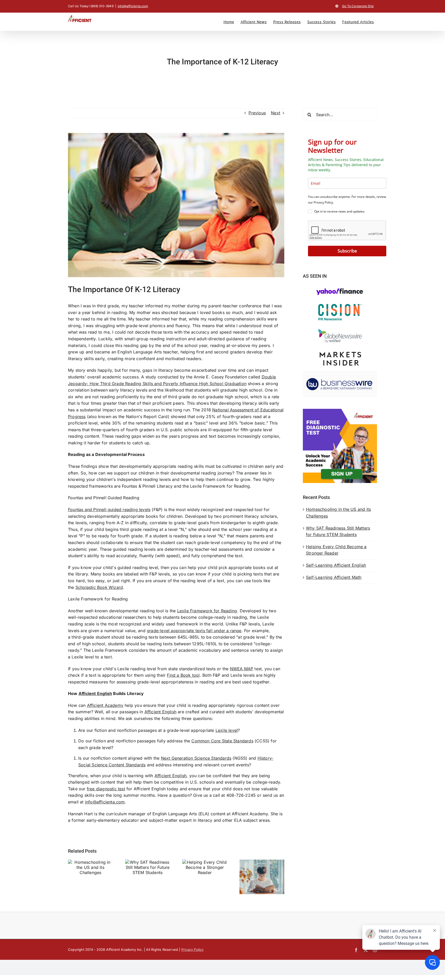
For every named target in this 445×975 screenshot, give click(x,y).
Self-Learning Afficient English (336, 565)
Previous (257, 112)
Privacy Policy (192, 949)
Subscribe (347, 251)
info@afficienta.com (133, 6)
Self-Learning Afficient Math (334, 577)
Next (275, 112)
